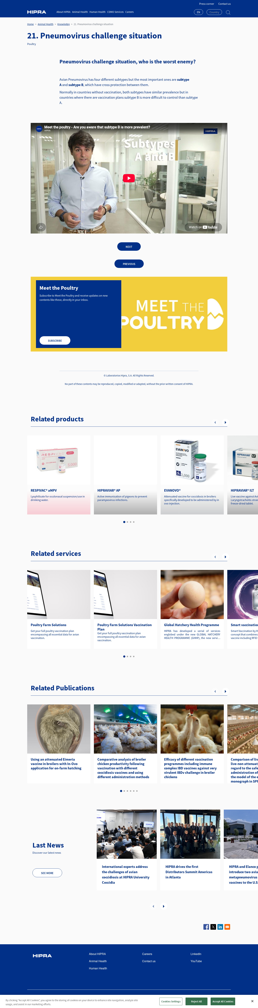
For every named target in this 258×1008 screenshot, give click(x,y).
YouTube (196, 961)
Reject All (196, 1001)
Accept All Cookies (223, 1001)
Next (225, 422)
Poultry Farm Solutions (48, 625)
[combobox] (198, 12)
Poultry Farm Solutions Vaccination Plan (124, 627)
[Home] (40, 12)
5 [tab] (133, 791)
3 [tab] (130, 522)
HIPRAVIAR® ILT (242, 490)
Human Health (97, 12)
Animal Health (80, 12)
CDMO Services (115, 12)
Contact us (224, 3)
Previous (215, 422)
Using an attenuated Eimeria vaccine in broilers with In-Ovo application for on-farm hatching (56, 763)
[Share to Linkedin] (220, 927)
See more (47, 873)
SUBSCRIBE (55, 340)
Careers (129, 12)
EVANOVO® (172, 490)
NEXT (129, 246)
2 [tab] (127, 522)
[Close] (252, 1001)
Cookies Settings (170, 1001)
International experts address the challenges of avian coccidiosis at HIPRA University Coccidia (125, 874)
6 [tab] (137, 791)
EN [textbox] (198, 12)
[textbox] (214, 12)
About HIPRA (63, 12)
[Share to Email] (227, 927)
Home (30, 24)
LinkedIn (196, 954)
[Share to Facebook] (206, 927)
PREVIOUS (129, 264)
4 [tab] (133, 522)
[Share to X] (213, 927)
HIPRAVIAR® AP (108, 490)
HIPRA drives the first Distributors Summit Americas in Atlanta (189, 871)
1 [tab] (124, 522)
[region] (129, 1001)
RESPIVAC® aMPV (44, 490)
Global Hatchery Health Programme (191, 625)
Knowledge (63, 24)
